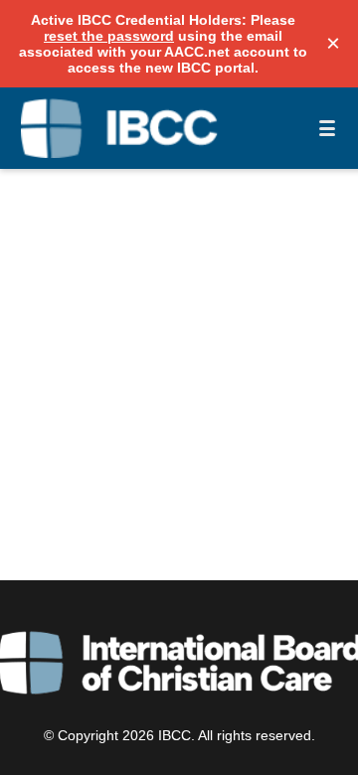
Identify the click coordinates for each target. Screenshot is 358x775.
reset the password (109, 36)
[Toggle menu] (327, 128)
